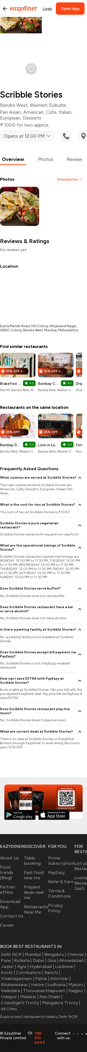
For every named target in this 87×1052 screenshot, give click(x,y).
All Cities (8, 1009)
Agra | (23, 966)
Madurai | (29, 996)
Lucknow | (65, 966)
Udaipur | (10, 996)
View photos (67, 179)
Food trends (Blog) (6, 872)
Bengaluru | (55, 954)
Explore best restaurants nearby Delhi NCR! (39, 1016)
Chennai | (76, 954)
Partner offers (7, 889)
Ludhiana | (58, 984)
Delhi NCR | (12, 954)
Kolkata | (23, 960)
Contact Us (11, 916)
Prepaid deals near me (34, 892)
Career (7, 925)
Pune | (7, 960)
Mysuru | (77, 984)
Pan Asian (10, 112)
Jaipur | (8, 966)
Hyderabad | (42, 966)
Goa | (53, 960)
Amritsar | (60, 978)
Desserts (32, 118)
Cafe (51, 112)
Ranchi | (52, 972)
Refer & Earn (60, 881)
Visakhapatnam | (17, 978)
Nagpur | (77, 990)
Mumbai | (34, 954)
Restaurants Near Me (36, 909)
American (33, 112)
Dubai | (39, 960)
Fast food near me (34, 875)
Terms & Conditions (59, 893)
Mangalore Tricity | (61, 1002)
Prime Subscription (61, 860)
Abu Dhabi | (50, 996)
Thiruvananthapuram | (45, 990)
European (10, 118)
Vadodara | (11, 990)
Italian (65, 112)
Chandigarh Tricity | (21, 1002)
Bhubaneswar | (15, 984)
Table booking (32, 860)
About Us (9, 858)
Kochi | (8, 972)
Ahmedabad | (72, 960)
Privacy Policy (55, 908)
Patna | (42, 978)
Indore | (39, 984)
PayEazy (56, 872)
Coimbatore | (29, 972)
